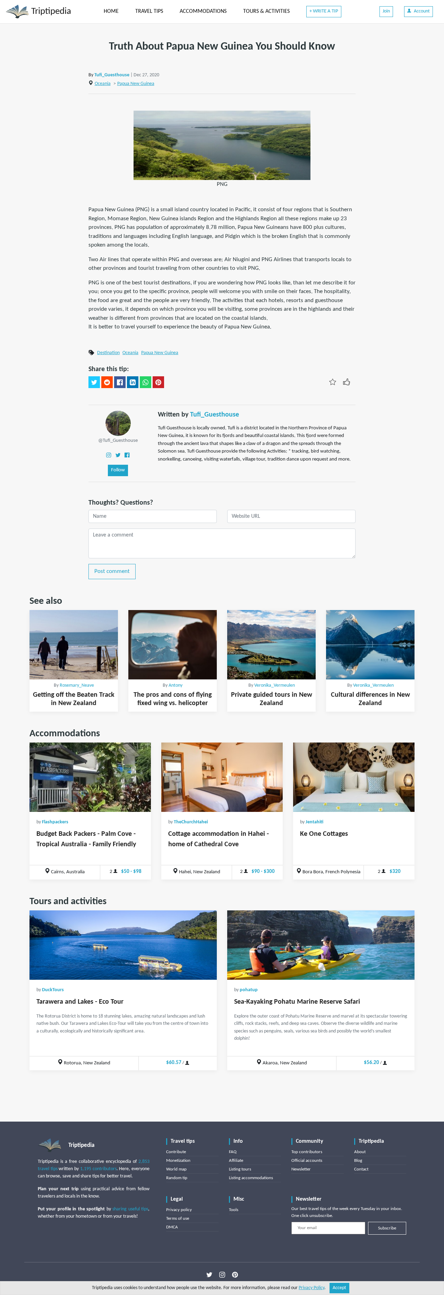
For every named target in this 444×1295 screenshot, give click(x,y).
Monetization (178, 1160)
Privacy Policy (311, 1288)
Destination (108, 353)
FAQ (233, 1152)
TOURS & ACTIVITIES (266, 11)
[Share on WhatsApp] (145, 382)
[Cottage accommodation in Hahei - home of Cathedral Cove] (222, 777)
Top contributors (306, 1152)
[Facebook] (127, 455)
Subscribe (387, 1228)
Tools (233, 1210)
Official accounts (306, 1160)
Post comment (112, 571)
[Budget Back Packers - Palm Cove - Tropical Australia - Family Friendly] (90, 777)
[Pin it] (158, 382)
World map (176, 1169)
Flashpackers (55, 822)
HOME (111, 11)
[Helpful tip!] (346, 381)
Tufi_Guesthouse (111, 75)
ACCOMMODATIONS (203, 11)
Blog (358, 1160)
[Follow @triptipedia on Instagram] (222, 1274)
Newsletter (301, 1169)
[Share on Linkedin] (132, 382)
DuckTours (53, 990)
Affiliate (236, 1160)
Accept (339, 1288)
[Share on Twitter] (94, 382)
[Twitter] (118, 455)
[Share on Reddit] (107, 382)
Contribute (176, 1152)
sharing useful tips (130, 1209)
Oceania (103, 84)
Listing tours (240, 1169)
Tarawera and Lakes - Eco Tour (79, 1001)
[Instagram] (108, 455)
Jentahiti (314, 822)
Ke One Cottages (324, 834)
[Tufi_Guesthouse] (118, 423)
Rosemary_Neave (77, 685)
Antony (175, 685)
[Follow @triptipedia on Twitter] (209, 1274)
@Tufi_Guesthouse (118, 440)
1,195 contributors (98, 1169)
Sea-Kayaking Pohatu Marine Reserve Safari (297, 1001)
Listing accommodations (251, 1178)
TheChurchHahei (191, 822)
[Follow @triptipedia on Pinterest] (235, 1274)
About (360, 1152)
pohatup (249, 990)
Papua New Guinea (135, 84)
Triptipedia (50, 11)
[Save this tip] (332, 381)
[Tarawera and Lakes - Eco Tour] (123, 945)
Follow (118, 470)
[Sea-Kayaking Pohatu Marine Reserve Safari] (321, 945)
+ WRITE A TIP (323, 11)
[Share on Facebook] (120, 382)
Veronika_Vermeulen (274, 685)
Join (386, 11)
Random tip (176, 1178)
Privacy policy (179, 1210)
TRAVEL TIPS (149, 11)
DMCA (172, 1227)
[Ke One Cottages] (354, 777)
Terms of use (177, 1218)
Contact (361, 1169)
